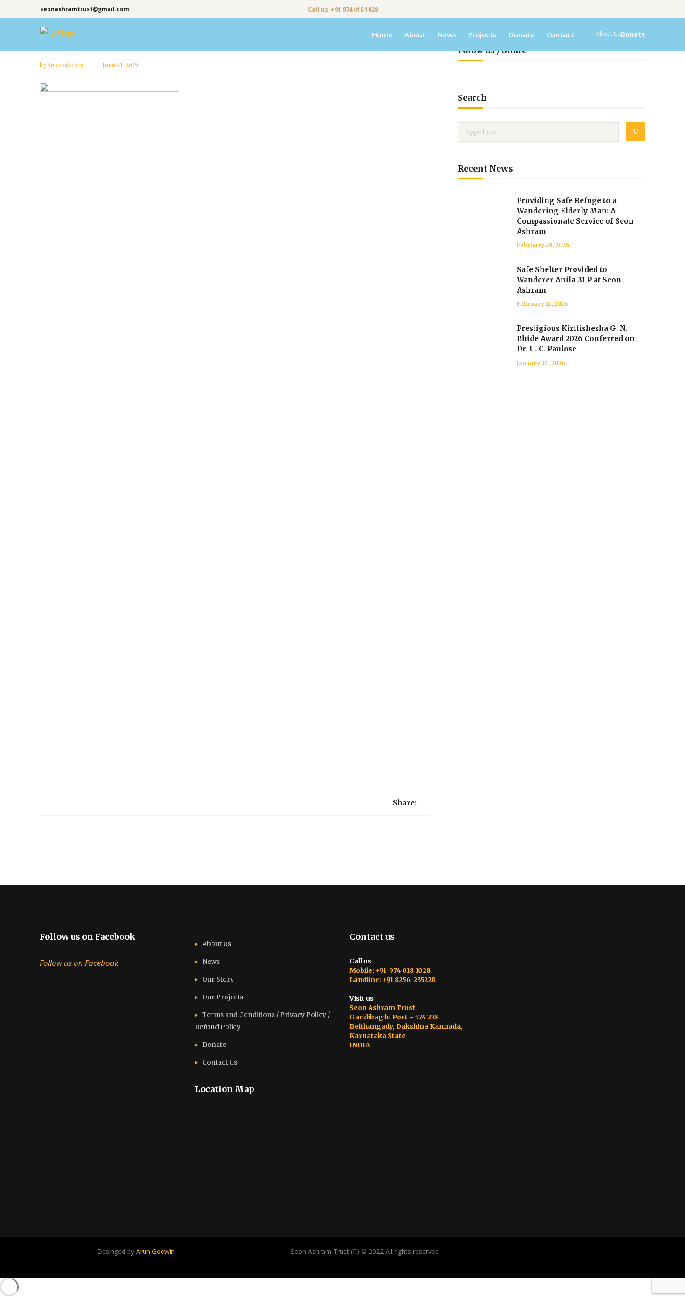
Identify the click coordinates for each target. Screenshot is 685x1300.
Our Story (218, 979)
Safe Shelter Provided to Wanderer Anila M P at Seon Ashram (569, 280)
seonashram (66, 65)
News (211, 961)
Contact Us (219, 1062)
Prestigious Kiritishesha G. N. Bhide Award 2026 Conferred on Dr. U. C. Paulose (576, 338)
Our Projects (222, 997)
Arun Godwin (155, 1251)
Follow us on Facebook (88, 936)
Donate (214, 1044)
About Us (216, 944)
